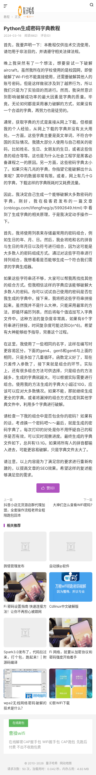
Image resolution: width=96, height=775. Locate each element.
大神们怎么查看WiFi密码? (72, 505)
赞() (48, 488)
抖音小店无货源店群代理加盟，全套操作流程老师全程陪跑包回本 (24, 510)
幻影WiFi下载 (59, 703)
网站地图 (66, 763)
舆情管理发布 (14, 566)
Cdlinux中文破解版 (64, 606)
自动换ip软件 (59, 566)
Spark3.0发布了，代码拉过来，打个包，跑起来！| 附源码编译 (25, 657)
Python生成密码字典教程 (32, 28)
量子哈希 (27, 10)
